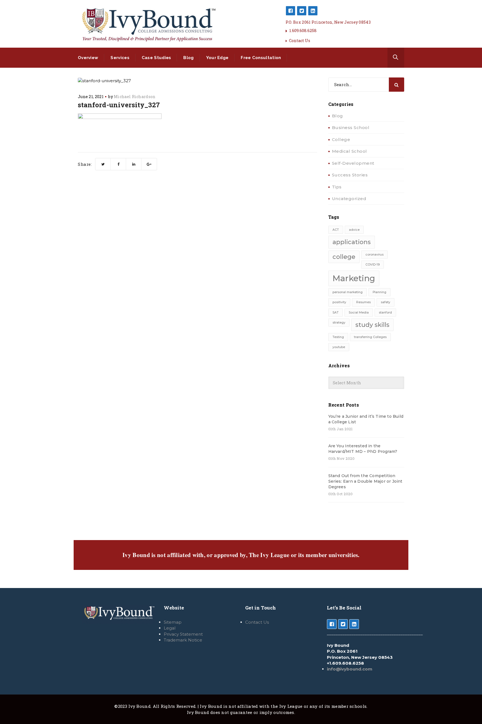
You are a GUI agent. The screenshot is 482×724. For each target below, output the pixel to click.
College (341, 139)
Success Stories (350, 175)
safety (385, 302)
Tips (337, 186)
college (343, 256)
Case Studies (156, 57)
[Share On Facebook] (118, 164)
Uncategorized (349, 198)
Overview (88, 57)
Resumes (363, 302)
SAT (335, 312)
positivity (339, 302)
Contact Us (299, 40)
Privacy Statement (183, 634)
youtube (338, 347)
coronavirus (374, 254)
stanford (385, 312)
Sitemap (173, 622)
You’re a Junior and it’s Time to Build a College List (366, 419)
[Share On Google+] (149, 164)
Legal (169, 628)
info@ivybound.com (349, 669)
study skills (372, 324)
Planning (379, 292)
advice (354, 230)
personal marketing (347, 292)
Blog (188, 57)
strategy (338, 322)
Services (119, 57)
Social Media (359, 312)
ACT (335, 230)
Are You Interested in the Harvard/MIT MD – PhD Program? (362, 448)
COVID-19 (372, 264)
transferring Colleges (370, 337)
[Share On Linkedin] (133, 164)
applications (351, 242)
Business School (351, 127)
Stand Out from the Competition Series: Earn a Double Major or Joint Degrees (365, 481)
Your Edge (217, 57)
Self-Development (353, 163)
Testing (338, 337)
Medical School (349, 151)
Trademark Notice (183, 640)
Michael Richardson (134, 96)
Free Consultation (261, 57)
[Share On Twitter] (103, 164)
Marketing (353, 278)
